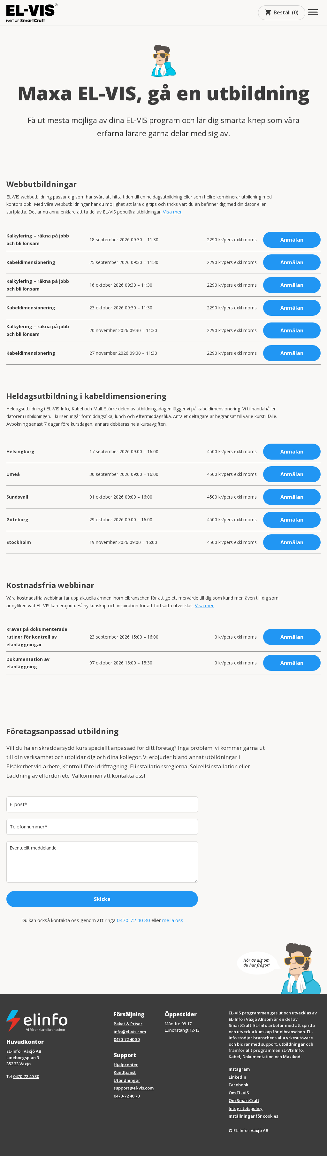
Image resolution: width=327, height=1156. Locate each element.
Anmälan (291, 239)
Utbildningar (127, 1080)
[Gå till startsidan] (31, 13)
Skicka (102, 899)
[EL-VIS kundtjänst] (279, 968)
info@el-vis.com (130, 1032)
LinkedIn (237, 1077)
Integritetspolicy (245, 1108)
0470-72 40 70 (127, 1096)
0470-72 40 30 (133, 920)
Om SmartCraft (244, 1100)
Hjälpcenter (126, 1064)
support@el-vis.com (134, 1088)
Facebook (238, 1085)
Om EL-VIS (239, 1093)
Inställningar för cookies (253, 1116)
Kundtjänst (125, 1072)
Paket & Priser (128, 1024)
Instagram (239, 1069)
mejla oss (172, 920)
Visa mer (172, 211)
